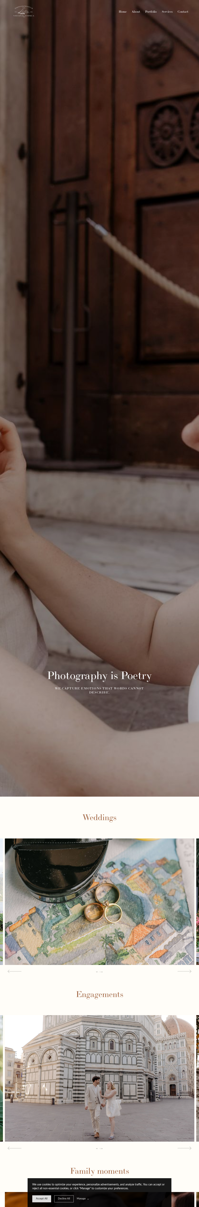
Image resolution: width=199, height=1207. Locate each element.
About (136, 12)
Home (123, 12)
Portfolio (151, 12)
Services (167, 12)
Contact (183, 12)
